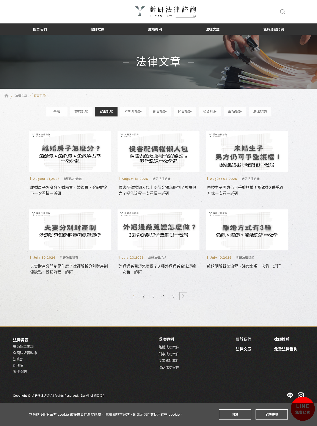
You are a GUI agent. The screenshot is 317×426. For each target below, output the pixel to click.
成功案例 (155, 29)
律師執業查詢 (23, 346)
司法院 (18, 365)
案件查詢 (20, 371)
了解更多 (272, 414)
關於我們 (40, 29)
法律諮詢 (260, 111)
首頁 (6, 95)
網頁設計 (100, 395)
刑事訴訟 (160, 111)
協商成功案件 (168, 367)
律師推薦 (97, 29)
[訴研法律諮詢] (166, 11)
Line (290, 395)
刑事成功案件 (168, 354)
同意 (235, 414)
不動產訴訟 (133, 111)
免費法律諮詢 (273, 29)
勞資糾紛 (210, 111)
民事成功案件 (168, 361)
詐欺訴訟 (81, 111)
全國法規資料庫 (25, 353)
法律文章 (213, 29)
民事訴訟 (185, 111)
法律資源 (20, 340)
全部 (56, 111)
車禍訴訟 (235, 111)
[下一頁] (183, 296)
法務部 (18, 359)
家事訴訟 (106, 111)
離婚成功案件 (168, 347)
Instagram (301, 395)
